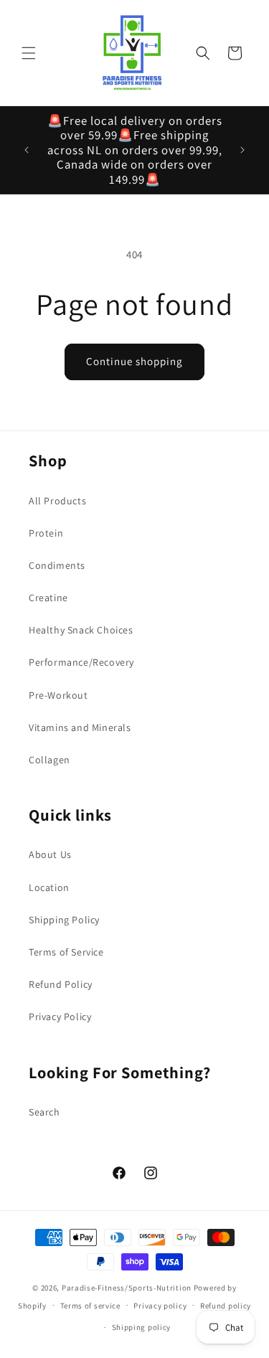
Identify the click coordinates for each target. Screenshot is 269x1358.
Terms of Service (66, 952)
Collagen (49, 759)
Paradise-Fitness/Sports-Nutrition (128, 1288)
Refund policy (225, 1306)
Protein (46, 533)
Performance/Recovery (81, 662)
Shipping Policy (64, 919)
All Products (57, 500)
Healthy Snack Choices (81, 629)
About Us (50, 854)
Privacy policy (160, 1306)
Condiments (57, 565)
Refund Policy (61, 984)
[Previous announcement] (26, 150)
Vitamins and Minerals (80, 727)
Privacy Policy (60, 1016)
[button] (28, 53)
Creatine (48, 597)
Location (49, 887)
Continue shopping (134, 361)
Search (44, 1111)
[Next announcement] (242, 150)
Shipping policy (141, 1327)
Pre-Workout (58, 695)
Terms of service (90, 1306)
